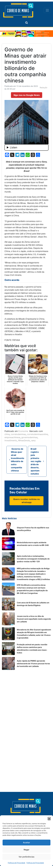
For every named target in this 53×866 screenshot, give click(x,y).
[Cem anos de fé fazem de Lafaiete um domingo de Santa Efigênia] (8, 603)
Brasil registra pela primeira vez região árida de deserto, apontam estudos (36, 461)
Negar (26, 849)
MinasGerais (24, 440)
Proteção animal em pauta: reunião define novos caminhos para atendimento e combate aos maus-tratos (32, 648)
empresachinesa (12, 437)
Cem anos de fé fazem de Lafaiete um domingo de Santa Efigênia (33, 603)
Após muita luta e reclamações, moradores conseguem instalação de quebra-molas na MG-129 (33, 559)
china (7, 434)
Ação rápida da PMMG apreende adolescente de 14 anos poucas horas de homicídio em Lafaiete (33, 663)
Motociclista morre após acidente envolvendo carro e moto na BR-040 (33, 543)
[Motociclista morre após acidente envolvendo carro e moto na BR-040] (8, 543)
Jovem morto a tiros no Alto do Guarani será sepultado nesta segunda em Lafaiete (34, 619)
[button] (49, 818)
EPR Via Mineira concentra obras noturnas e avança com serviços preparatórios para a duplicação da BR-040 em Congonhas (32, 589)
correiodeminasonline (37, 434)
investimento (11, 440)
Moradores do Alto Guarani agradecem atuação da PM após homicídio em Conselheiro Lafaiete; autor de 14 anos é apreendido (34, 634)
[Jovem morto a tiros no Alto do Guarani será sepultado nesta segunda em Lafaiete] (8, 618)
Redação (43, 87)
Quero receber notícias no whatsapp (26, 501)
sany (33, 440)
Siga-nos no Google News (27, 95)
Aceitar (26, 842)
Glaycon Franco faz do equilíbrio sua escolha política (33, 528)
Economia (23, 431)
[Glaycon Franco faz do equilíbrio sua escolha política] (8, 528)
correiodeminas (18, 434)
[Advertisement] (26, 698)
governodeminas (29, 437)
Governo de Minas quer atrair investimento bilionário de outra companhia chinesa (17, 460)
